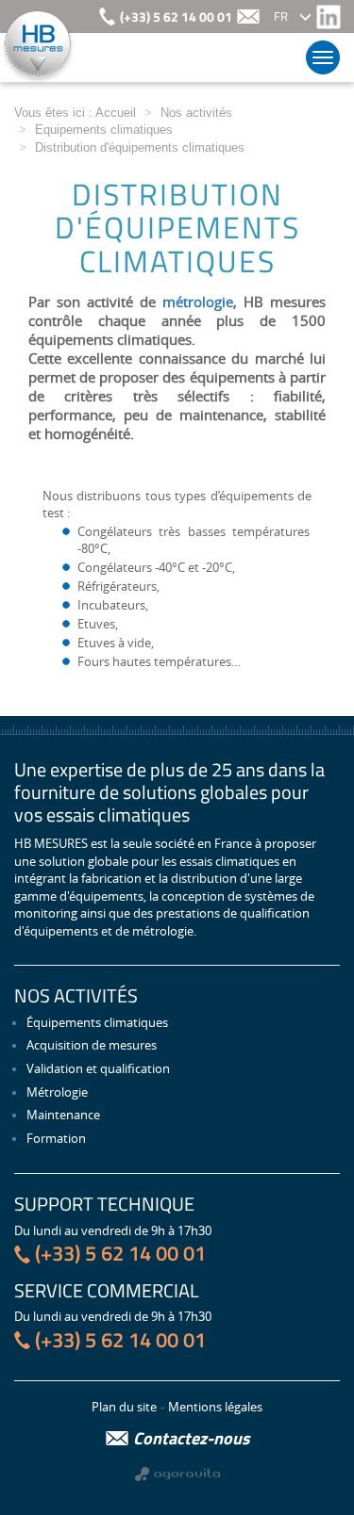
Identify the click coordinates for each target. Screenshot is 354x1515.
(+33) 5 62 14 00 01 (176, 17)
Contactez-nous (191, 1438)
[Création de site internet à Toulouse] (177, 1471)
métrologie (197, 301)
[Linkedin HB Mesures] (328, 16)
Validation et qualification (98, 1068)
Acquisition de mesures (91, 1044)
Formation (56, 1138)
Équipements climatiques (97, 1022)
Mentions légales (215, 1406)
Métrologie (57, 1091)
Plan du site (124, 1406)
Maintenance (63, 1114)
